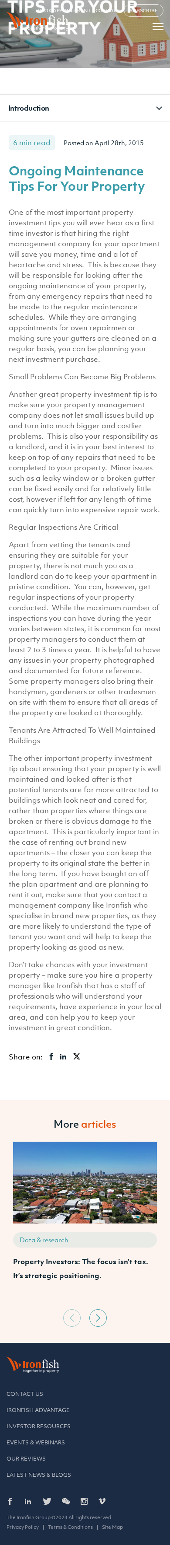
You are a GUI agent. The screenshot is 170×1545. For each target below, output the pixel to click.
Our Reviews (26, 1458)
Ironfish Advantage (38, 1410)
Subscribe (143, 10)
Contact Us (25, 1394)
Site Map (112, 1527)
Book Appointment (63, 10)
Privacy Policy (23, 1527)
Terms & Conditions (70, 1527)
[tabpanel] (85, 1223)
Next (98, 1318)
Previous (72, 1318)
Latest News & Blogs (39, 1475)
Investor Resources (39, 1426)
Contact (108, 10)
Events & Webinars (36, 1442)
